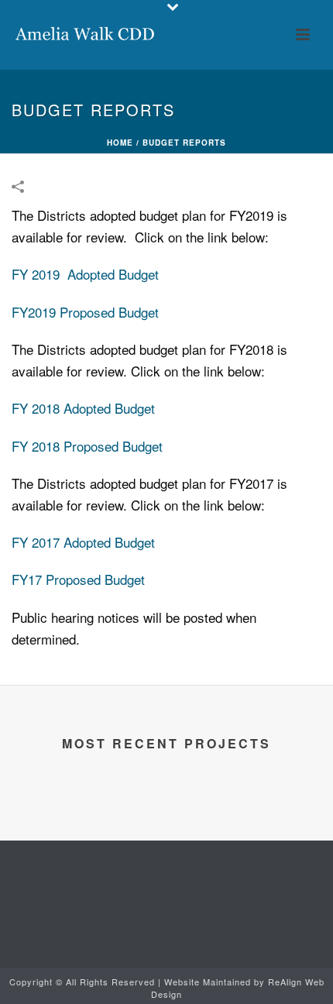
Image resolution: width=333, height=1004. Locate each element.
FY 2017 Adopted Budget (83, 542)
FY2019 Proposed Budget (85, 311)
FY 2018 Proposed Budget (87, 446)
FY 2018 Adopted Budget (83, 408)
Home (120, 142)
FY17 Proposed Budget (78, 579)
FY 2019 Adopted (63, 274)
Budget (137, 274)
